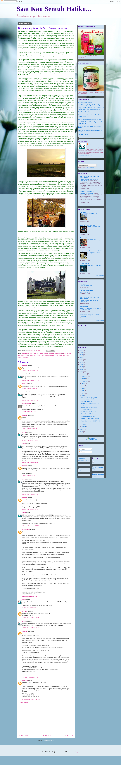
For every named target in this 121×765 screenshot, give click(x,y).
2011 (81, 369)
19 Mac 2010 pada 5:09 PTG (30, 370)
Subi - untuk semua (85, 292)
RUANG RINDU (84, 263)
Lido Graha (21, 355)
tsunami (20, 357)
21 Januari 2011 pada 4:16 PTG (31, 596)
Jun (83, 388)
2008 (81, 432)
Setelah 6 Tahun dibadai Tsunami (90, 418)
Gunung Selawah (53, 353)
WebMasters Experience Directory (84, 459)
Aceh (23, 353)
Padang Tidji (32, 355)
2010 (81, 372)
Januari (84, 426)
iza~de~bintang (26, 403)
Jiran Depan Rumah (83, 112)
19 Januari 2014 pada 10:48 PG (31, 617)
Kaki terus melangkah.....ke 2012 (89, 314)
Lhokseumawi (67, 353)
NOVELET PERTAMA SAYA (94, 265)
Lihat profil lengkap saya (85, 155)
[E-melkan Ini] (46, 351)
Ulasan (82, 452)
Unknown (25, 383)
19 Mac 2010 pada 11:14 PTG (30, 380)
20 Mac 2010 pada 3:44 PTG (30, 400)
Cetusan (24, 365)
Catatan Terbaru (23, 735)
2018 (81, 352)
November (85, 376)
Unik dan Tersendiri (86, 401)
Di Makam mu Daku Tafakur (89, 411)
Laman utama (46, 735)
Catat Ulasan (24, 702)
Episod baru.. (83, 316)
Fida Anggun (26, 529)
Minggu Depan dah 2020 (86, 193)
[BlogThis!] (48, 351)
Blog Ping (80, 470)
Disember (84, 374)
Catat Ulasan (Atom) (48, 740)
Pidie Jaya (44, 355)
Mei (83, 390)
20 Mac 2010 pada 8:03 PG (29, 388)
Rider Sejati (83, 238)
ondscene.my (84, 306)
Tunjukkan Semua (100, 275)
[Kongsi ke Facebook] (52, 351)
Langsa (60, 353)
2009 (81, 429)
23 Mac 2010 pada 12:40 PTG (30, 526)
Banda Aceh (28, 353)
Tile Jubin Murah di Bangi (85, 102)
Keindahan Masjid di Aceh (88, 416)
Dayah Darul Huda (38, 353)
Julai (83, 386)
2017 (81, 355)
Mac (83, 395)
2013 (81, 364)
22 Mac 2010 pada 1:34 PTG (30, 475)
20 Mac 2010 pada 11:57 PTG (30, 411)
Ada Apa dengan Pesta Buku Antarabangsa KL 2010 (89, 398)
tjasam (62, 752)
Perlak (38, 355)
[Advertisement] (46, 719)
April (83, 393)
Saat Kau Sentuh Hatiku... (54, 8)
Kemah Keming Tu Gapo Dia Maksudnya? (89, 105)
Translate (91, 167)
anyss (24, 374)
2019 (81, 350)
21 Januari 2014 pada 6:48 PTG (31, 627)
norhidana (83, 212)
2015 (81, 360)
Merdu (26, 355)
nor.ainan (25, 611)
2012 (81, 367)
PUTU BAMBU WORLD (93, 213)
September (85, 381)
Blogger (77, 752)
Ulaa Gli (25, 357)
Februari (84, 424)
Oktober (84, 378)
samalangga (50, 355)
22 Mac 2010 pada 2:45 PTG (30, 494)
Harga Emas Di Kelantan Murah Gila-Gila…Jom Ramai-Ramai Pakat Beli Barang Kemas (91, 108)
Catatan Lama (69, 735)
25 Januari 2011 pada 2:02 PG (30, 607)
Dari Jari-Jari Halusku (86, 290)
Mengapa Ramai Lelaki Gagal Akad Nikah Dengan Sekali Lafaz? (89, 115)
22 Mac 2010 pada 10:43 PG (30, 462)
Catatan (82, 449)
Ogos (83, 383)
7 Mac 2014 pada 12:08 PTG (30, 677)
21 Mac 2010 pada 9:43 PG (29, 428)
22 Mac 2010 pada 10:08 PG (30, 440)
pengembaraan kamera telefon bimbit (91, 251)
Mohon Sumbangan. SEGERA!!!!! (90, 421)
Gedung (45, 353)
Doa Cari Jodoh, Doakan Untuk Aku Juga (89, 119)
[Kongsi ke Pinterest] (54, 351)
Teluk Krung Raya (63, 355)
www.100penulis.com (91, 439)
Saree (56, 355)
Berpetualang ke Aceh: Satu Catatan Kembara (89, 408)
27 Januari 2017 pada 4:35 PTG (31, 699)
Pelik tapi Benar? (83, 134)
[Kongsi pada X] (50, 351)
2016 (81, 357)
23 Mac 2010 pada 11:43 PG (30, 509)
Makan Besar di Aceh (87, 414)
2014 (81, 362)
